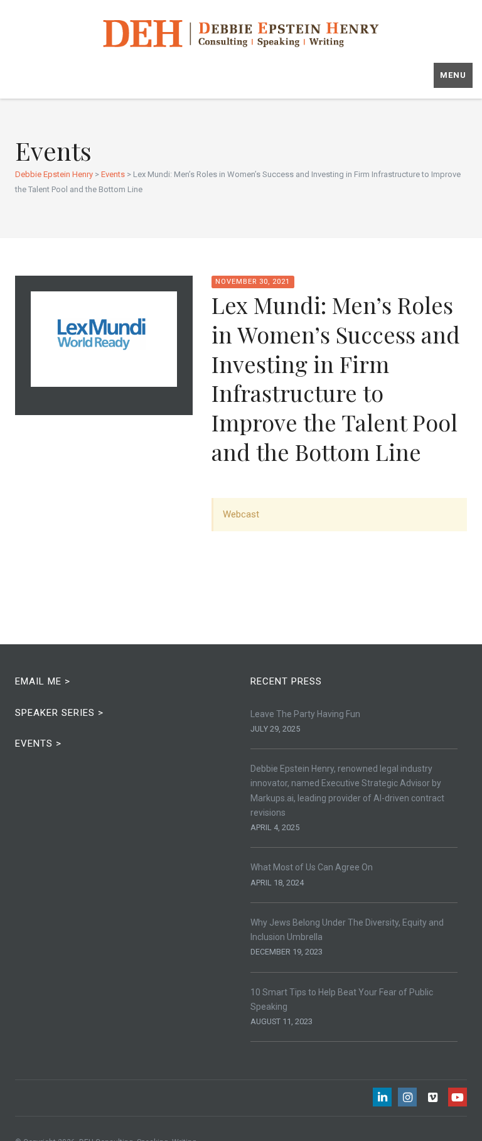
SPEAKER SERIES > (59, 712)
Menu (453, 75)
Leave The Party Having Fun (305, 714)
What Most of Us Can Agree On (311, 867)
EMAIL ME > (42, 681)
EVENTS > (38, 743)
